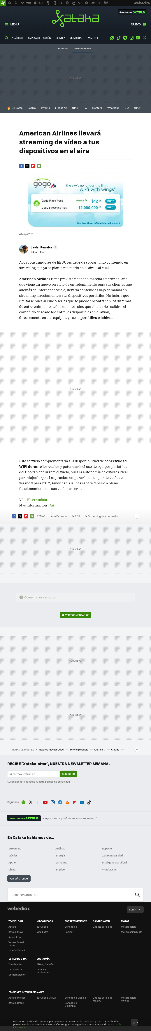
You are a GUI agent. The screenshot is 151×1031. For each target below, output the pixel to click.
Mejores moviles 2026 (51, 749)
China (11, 869)
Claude (115, 749)
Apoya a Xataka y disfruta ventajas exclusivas (68, 818)
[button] (43, 247)
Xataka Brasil (16, 1002)
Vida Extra (42, 932)
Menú (14, 24)
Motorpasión (128, 926)
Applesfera (14, 937)
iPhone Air (61, 107)
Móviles (13, 855)
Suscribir (68, 774)
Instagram (131, 38)
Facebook (21, 166)
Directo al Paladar (103, 926)
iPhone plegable (79, 749)
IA (86, 107)
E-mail (39, 166)
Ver (77, 615)
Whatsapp (113, 107)
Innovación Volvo (82, 48)
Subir (132, 909)
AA (52, 505)
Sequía (32, 107)
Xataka (75, 18)
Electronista (37, 499)
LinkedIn (82, 801)
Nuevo (136, 24)
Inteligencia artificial (114, 862)
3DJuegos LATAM (46, 997)
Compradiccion (17, 974)
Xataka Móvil (15, 932)
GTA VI (75, 107)
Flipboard (33, 166)
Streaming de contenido (102, 516)
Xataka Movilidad (112, 855)
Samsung (61, 862)
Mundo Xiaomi (16, 950)
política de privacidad (57, 781)
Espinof (69, 932)
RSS (67, 801)
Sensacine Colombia (71, 1004)
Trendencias (15, 964)
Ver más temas (19, 878)
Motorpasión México (128, 999)
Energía (60, 855)
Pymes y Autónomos (43, 971)
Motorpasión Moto (131, 932)
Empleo (60, 869)
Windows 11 (109, 869)
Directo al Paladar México (103, 999)
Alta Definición (60, 516)
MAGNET (93, 38)
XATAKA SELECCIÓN (39, 38)
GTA (127, 107)
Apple (12, 862)
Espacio (107, 848)
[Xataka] (3, 3)
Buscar (137, 894)
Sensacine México (75, 997)
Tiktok (118, 38)
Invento (45, 107)
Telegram (125, 38)
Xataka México (17, 997)
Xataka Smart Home (16, 943)
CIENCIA (60, 38)
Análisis (60, 848)
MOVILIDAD (76, 38)
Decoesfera (15, 969)
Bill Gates (17, 107)
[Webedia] (18, 908)
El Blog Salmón (45, 964)
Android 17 (100, 749)
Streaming (14, 848)
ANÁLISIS (17, 38)
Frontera (97, 107)
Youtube (138, 38)
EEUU (78, 516)
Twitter (144, 38)
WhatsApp (112, 38)
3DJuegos (42, 926)
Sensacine (71, 926)
